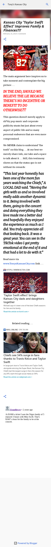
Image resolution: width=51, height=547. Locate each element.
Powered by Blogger (27, 543)
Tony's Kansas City (17, 4)
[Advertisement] (25, 509)
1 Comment (21, 34)
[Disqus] (25, 439)
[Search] (47, 4)
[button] (5, 39)
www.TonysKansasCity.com (19, 263)
